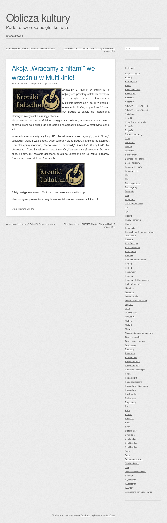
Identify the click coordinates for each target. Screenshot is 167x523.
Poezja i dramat (132, 361)
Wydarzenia (130, 479)
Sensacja (129, 418)
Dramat (128, 146)
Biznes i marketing (133, 134)
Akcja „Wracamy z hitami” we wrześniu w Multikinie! (53, 72)
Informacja (130, 227)
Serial (127, 422)
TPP (127, 467)
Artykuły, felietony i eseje (136, 105)
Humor (128, 223)
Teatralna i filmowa (134, 459)
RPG (127, 410)
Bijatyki (128, 117)
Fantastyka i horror (133, 166)
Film (31, 208)
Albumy (128, 77)
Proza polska (131, 377)
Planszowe (130, 353)
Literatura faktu (132, 296)
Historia (128, 215)
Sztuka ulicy (130, 438)
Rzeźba (128, 414)
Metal (127, 308)
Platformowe (131, 357)
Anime (128, 85)
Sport (127, 426)
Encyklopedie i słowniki (135, 158)
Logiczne (129, 304)
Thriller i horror (132, 463)
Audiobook (130, 113)
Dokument (130, 142)
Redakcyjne (130, 398)
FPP (127, 195)
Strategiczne (131, 430)
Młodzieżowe (131, 312)
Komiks (128, 263)
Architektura (130, 93)
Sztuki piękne (131, 442)
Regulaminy (130, 402)
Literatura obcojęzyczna (136, 300)
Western (129, 475)
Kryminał (129, 275)
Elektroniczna (131, 154)
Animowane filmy (133, 89)
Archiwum (129, 97)
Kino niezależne (132, 247)
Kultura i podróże (133, 284)
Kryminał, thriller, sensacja (137, 279)
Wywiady (129, 487)
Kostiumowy (130, 271)
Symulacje (130, 434)
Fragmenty (130, 199)
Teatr (127, 451)
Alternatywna (131, 81)
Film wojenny (131, 187)
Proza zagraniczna (133, 381)
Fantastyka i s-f (132, 170)
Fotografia (129, 191)
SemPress (110, 515)
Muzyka (128, 324)
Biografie (129, 126)
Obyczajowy (130, 345)
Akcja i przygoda (132, 73)
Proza (127, 373)
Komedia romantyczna (135, 259)
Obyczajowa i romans (135, 341)
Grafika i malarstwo (134, 203)
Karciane (129, 239)
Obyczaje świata (132, 337)
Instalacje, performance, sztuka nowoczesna (139, 233)
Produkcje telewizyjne (135, 369)
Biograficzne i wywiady (135, 122)
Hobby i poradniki (133, 219)
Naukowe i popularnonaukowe (139, 332)
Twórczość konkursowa (135, 471)
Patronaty (129, 349)
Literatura (129, 288)
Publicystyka (131, 394)
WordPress (85, 515)
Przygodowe (130, 389)
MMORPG (130, 316)
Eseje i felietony (132, 162)
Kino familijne (131, 243)
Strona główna (14, 36)
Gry (126, 207)
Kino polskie (130, 251)
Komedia (129, 255)
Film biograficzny (133, 183)
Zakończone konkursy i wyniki (138, 491)
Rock (127, 406)
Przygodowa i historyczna (136, 385)
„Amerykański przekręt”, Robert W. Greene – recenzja (30, 48)
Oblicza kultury (38, 17)
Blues (127, 138)
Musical (128, 320)
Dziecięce (129, 150)
